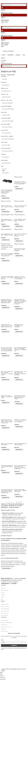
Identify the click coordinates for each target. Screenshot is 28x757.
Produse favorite (4, 631)
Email (2, 639)
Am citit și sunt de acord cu (13, 649)
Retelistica (3, 74)
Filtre (3, 170)
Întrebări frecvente (5, 590)
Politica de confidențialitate (6, 622)
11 (21, 502)
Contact (2, 597)
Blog (2, 599)
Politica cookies (4, 624)
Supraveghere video (5, 610)
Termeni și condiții (4, 620)
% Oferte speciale (4, 604)
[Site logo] (6, 1)
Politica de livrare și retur (6, 626)
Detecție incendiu (4, 615)
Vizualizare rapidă (19, 487)
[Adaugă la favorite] (23, 487)
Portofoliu (3, 594)
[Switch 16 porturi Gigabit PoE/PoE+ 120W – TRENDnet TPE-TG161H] (20, 480)
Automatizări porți (4, 613)
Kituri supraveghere (5, 608)
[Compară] (16, 487)
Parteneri (3, 592)
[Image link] (9, 574)
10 (18, 502)
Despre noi (3, 588)
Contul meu (3, 629)
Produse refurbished (5, 606)
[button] (19, 496)
